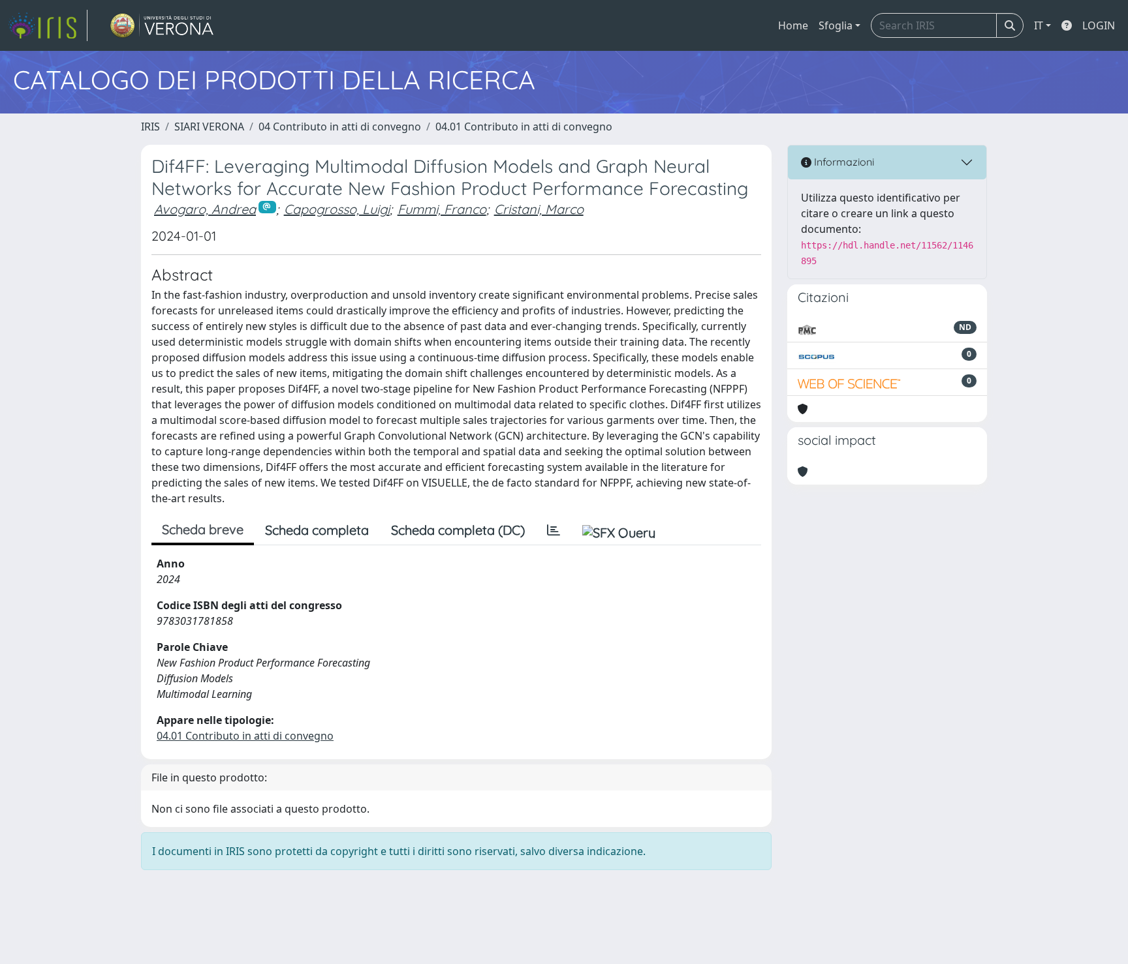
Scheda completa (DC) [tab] (458, 530)
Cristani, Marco (539, 209)
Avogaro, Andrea (205, 209)
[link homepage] (47, 25)
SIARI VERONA (209, 126)
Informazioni (842, 161)
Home (793, 25)
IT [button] (1038, 25)
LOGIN (1098, 25)
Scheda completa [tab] (317, 530)
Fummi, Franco (442, 209)
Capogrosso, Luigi (337, 209)
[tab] (553, 530)
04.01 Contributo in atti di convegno (523, 126)
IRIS (150, 126)
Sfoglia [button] (836, 25)
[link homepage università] (162, 25)
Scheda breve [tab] (202, 529)
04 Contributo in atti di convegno (339, 126)
